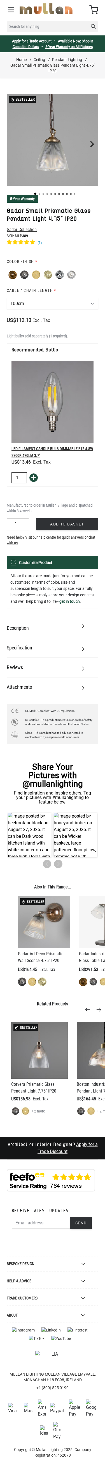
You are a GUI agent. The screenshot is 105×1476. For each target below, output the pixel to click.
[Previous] (89, 1009)
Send (81, 1223)
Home (21, 59)
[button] (35, 194)
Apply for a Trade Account (32, 41)
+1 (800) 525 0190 (52, 1387)
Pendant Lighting (67, 59)
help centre (47, 537)
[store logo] (46, 8)
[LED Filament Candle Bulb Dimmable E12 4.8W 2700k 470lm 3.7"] (52, 402)
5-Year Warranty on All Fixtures (69, 46)
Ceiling (39, 59)
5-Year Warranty (22, 199)
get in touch (69, 601)
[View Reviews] (52, 243)
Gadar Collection (22, 229)
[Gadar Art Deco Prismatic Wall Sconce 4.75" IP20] (44, 922)
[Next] (100, 1009)
